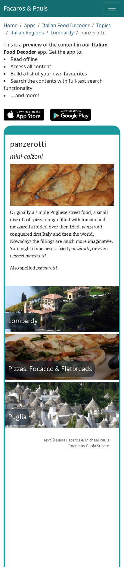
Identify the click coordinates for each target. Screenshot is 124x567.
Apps (30, 25)
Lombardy (62, 32)
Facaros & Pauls (26, 8)
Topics (103, 25)
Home (10, 25)
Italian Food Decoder (66, 25)
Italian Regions (27, 32)
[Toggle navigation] (112, 8)
